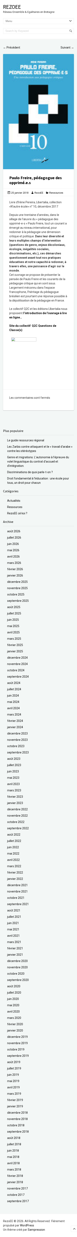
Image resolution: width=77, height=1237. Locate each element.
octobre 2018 (15, 1125)
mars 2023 (14, 790)
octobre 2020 (15, 973)
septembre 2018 (18, 1131)
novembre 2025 (17, 588)
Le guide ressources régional (25, 440)
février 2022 (15, 872)
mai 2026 (13, 550)
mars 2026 (14, 562)
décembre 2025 (17, 581)
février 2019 (15, 1100)
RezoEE (12, 6)
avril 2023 (13, 784)
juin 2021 (13, 923)
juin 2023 (13, 771)
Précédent (11, 47)
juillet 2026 (14, 537)
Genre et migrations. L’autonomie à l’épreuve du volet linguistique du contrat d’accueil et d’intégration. (38, 461)
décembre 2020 (17, 961)
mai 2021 (13, 929)
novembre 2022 (17, 815)
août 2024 (13, 683)
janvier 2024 (15, 727)
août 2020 (13, 986)
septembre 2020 (18, 980)
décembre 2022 (17, 809)
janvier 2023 (15, 803)
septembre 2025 (18, 600)
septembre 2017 (18, 1201)
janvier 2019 (15, 1106)
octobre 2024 (15, 670)
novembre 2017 (17, 1188)
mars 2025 (14, 638)
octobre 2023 (15, 746)
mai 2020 (13, 1005)
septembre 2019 (18, 1055)
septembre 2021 (18, 904)
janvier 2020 (15, 1030)
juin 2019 (13, 1074)
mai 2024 (13, 702)
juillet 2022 (14, 841)
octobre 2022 (15, 822)
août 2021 (13, 910)
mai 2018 (13, 1157)
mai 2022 (13, 853)
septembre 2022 (18, 828)
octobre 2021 (15, 897)
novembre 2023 (17, 739)
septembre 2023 (18, 752)
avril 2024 (13, 708)
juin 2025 (13, 619)
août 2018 (13, 1138)
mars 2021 (14, 942)
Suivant (67, 47)
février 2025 (15, 645)
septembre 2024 (18, 676)
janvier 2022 (15, 878)
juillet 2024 (14, 689)
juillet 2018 (14, 1144)
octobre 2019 (15, 1049)
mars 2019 (14, 1093)
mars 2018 (14, 1169)
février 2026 (15, 569)
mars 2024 (14, 714)
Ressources (56, 192)
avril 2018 (13, 1163)
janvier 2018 (15, 1182)
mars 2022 (14, 866)
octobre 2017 (15, 1194)
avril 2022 (13, 859)
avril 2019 (13, 1087)
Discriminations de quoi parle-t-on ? (30, 472)
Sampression (36, 1229)
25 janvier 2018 (20, 192)
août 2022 (13, 834)
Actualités (13, 500)
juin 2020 (13, 999)
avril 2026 (13, 556)
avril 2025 (13, 632)
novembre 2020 (17, 967)
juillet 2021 (14, 916)
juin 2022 (13, 847)
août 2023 (13, 758)
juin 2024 (13, 695)
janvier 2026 (15, 575)
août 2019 (13, 1062)
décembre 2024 (17, 657)
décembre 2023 (17, 733)
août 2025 (13, 607)
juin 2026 (13, 544)
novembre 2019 (17, 1043)
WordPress (27, 1225)
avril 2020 (13, 1011)
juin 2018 (13, 1150)
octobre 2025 (15, 594)
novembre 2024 (17, 664)
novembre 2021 (17, 891)
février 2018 (15, 1175)
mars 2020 (14, 1017)
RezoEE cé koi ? (17, 513)
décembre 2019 (17, 1036)
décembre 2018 (17, 1112)
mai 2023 (13, 777)
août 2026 (13, 531)
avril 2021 (13, 935)
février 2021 (15, 948)
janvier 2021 (15, 954)
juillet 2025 (14, 613)
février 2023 (15, 796)
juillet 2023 (14, 765)
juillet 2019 (14, 1068)
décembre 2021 (17, 885)
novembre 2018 (17, 1119)
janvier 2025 (15, 651)
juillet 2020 (14, 992)
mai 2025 (13, 626)
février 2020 (15, 1024)
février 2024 (15, 720)
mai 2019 (13, 1081)
